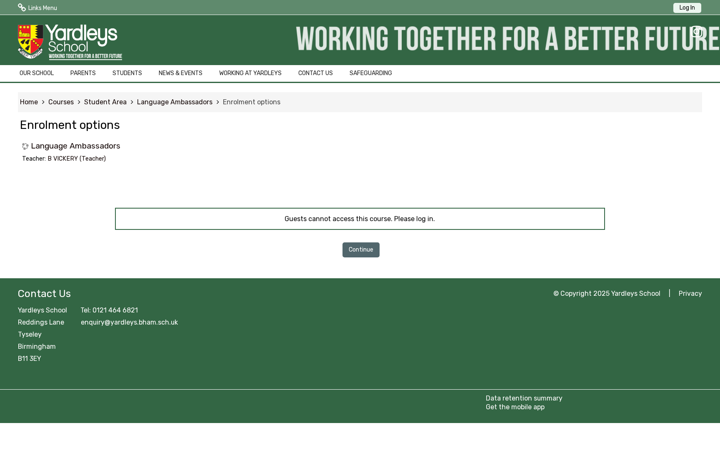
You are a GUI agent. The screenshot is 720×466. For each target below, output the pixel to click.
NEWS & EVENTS (180, 73)
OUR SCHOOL (37, 73)
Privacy (690, 293)
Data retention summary (524, 398)
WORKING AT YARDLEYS (250, 73)
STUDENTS (127, 73)
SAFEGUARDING (371, 73)
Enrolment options (251, 102)
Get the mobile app (515, 407)
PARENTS (83, 73)
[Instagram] (694, 32)
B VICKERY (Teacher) (77, 158)
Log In (687, 7)
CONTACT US (315, 73)
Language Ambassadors (75, 146)
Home (29, 102)
